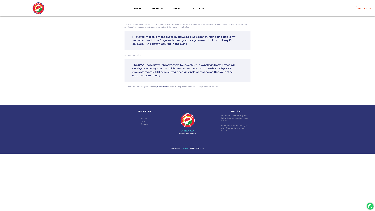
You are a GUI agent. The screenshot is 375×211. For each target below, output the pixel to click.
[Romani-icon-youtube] (239, 137)
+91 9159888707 (188, 131)
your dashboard (162, 87)
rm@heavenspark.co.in (187, 133)
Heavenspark (185, 148)
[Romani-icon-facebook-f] (230, 137)
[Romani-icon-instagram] (234, 137)
